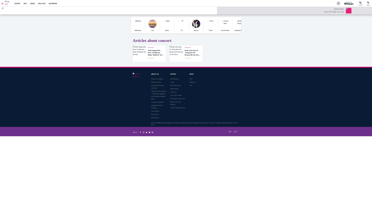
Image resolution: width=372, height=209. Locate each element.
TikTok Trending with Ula (177, 107)
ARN (229, 131)
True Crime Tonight (175, 95)
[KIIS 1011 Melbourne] (8, 3)
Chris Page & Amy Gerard (177, 98)
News (190, 79)
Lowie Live (173, 92)
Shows (17, 3)
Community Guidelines (157, 102)
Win (25, 3)
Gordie (172, 82)
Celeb (32, 3)
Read (191, 74)
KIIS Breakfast (174, 79)
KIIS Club (41, 3)
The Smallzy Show (175, 85)
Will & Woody (174, 89)
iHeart (235, 131)
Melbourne (192, 82)
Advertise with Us (156, 82)
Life (190, 85)
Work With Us (155, 118)
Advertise (53, 3)
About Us (155, 74)
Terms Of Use (155, 114)
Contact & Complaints (157, 79)
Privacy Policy (155, 111)
